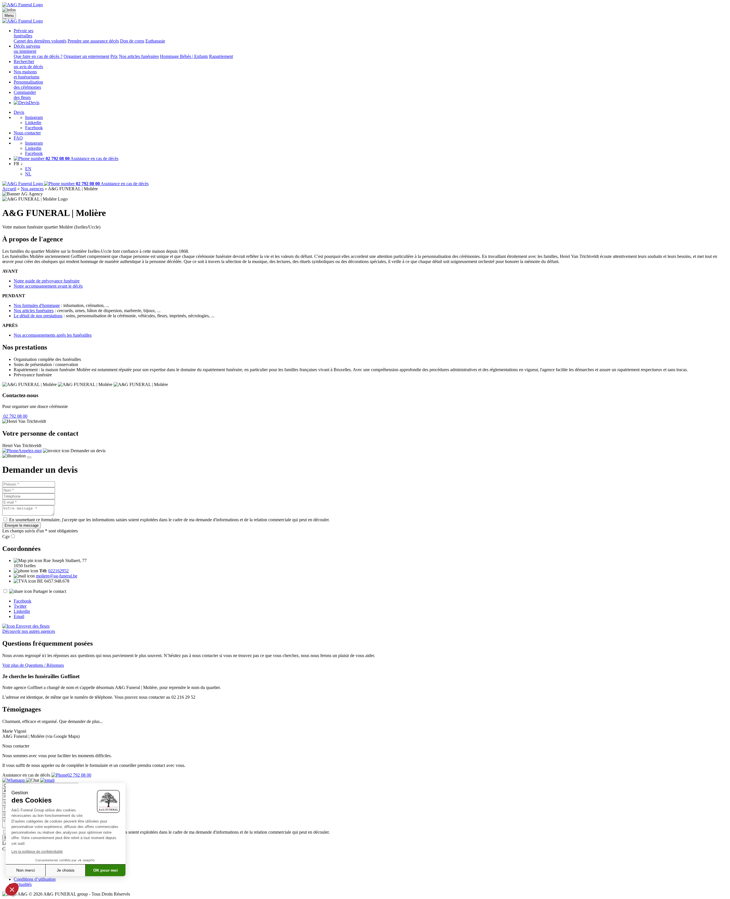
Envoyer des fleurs (32, 626)
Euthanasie (155, 41)
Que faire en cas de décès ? (38, 56)
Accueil (9, 188)
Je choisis (65, 870)
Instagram (34, 117)
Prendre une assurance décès (93, 41)
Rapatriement (221, 56)
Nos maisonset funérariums (26, 74)
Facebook (34, 127)
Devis (34, 102)
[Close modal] (29, 457)
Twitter (20, 606)
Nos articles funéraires (139, 56)
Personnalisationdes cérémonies (28, 85)
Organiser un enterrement (86, 56)
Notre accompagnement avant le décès (48, 286)
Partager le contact (49, 591)
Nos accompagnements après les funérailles (53, 335)
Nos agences (32, 188)
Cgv (6, 536)
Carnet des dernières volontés (40, 41)
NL (28, 173)
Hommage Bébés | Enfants (184, 56)
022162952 (58, 570)
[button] (12, 889)
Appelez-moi (30, 450)
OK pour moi (105, 870)
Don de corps (132, 41)
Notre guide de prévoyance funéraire (47, 280)
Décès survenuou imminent (27, 49)
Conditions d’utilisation (35, 879)
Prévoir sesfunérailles (23, 33)
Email (19, 616)
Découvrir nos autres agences (28, 631)
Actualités (23, 884)
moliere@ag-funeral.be (56, 575)
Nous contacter (27, 132)
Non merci (25, 870)
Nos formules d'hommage (37, 305)
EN (28, 168)
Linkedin (33, 122)
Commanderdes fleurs (25, 95)
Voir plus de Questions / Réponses (33, 665)
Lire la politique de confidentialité (37, 852)
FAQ (18, 138)
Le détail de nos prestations (38, 315)
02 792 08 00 (14, 416)
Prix (114, 56)
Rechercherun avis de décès (28, 64)
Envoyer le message (21, 525)
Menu (9, 15)
